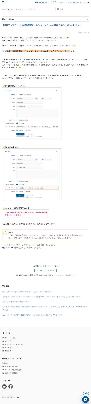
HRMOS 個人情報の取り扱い (12, 370)
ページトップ (86, 393)
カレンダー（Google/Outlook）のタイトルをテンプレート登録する (27, 292)
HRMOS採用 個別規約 (10, 373)
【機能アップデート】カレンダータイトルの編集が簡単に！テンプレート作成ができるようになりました (41, 297)
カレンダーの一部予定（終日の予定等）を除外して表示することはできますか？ (32, 315)
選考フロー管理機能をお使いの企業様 (73, 2)
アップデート (30, 9)
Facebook (10, 386)
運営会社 (5, 363)
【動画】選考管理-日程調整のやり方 (15, 302)
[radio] (39, 270)
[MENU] (3, 2)
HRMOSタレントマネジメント (13, 344)
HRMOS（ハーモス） (9, 338)
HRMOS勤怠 (6, 348)
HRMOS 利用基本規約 (10, 366)
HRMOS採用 (6, 341)
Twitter (4, 386)
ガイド (53, 2)
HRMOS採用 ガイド (8, 9)
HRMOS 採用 (41, 3)
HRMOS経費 (6, 351)
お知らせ (21, 9)
